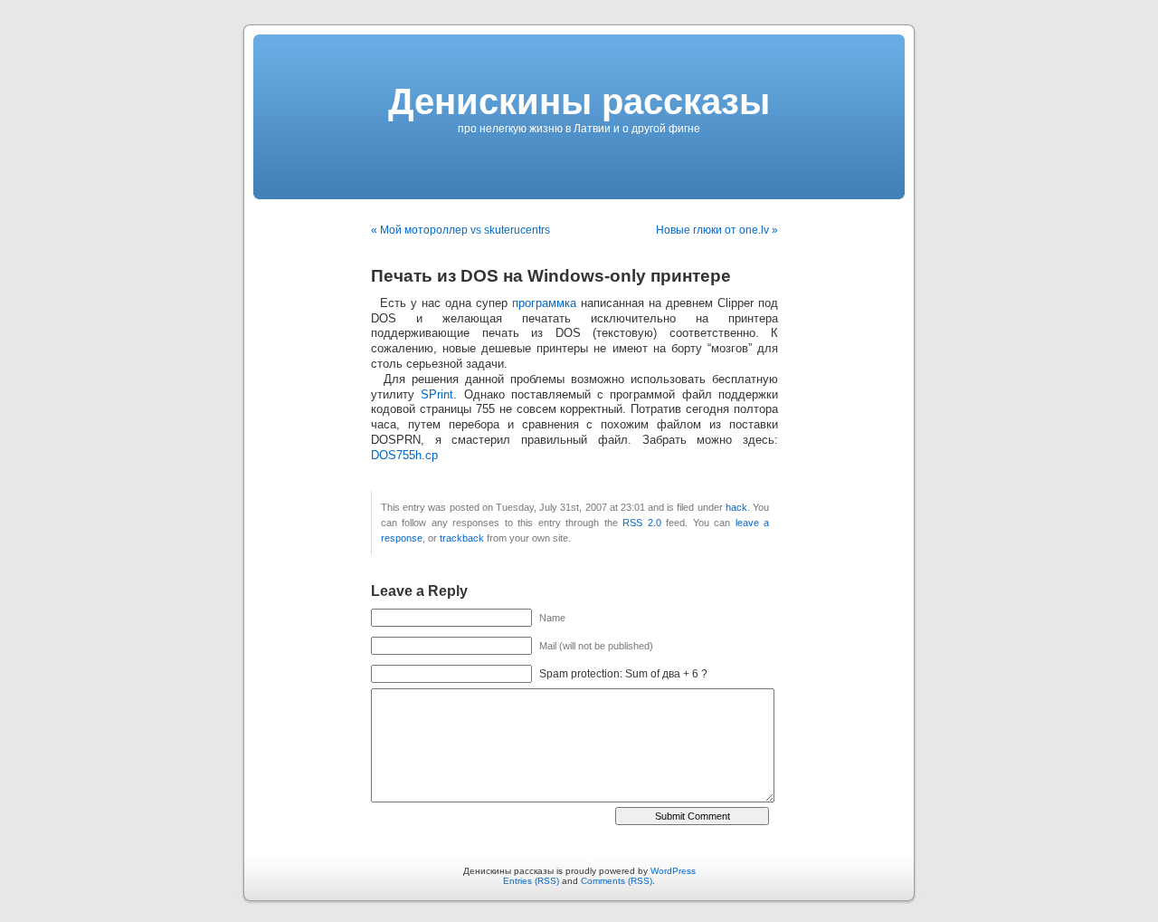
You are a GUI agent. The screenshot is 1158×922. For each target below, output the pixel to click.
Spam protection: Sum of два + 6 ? (623, 673)
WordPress (673, 871)
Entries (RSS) (531, 881)
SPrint (437, 395)
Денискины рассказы (579, 101)
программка (544, 303)
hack (736, 507)
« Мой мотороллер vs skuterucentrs (460, 230)
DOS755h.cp (404, 455)
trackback (462, 538)
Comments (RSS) (616, 881)
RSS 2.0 (641, 522)
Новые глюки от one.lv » (717, 230)
